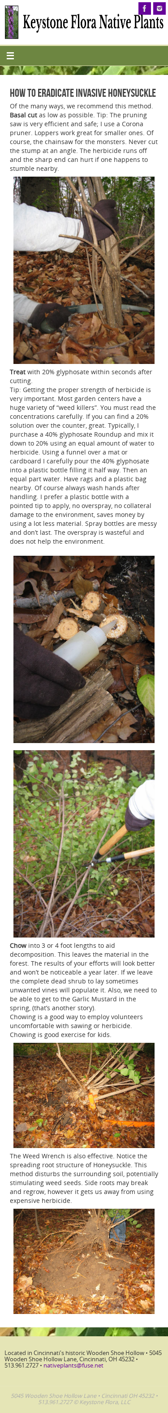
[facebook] (144, 8)
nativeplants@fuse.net (73, 1365)
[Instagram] (159, 8)
